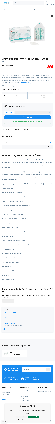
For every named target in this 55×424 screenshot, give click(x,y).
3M (50, 143)
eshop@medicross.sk (33, 379)
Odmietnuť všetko (21, 417)
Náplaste (8, 9)
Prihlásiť (48, 369)
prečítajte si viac (25, 82)
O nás (22, 398)
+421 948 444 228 (13, 379)
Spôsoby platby (24, 396)
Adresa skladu (41, 395)
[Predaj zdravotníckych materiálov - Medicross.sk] (2, 9)
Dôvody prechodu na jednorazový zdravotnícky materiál (44, 391)
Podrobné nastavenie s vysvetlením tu (27, 419)
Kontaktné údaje (25, 400)
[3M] (50, 67)
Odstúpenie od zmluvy (26, 392)
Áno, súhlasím (34, 417)
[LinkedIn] (3, 399)
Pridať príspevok (8, 300)
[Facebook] (5, 399)
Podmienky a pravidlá (26, 390)
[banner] (6, 3)
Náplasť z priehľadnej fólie (20, 9)
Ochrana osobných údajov (27, 394)
